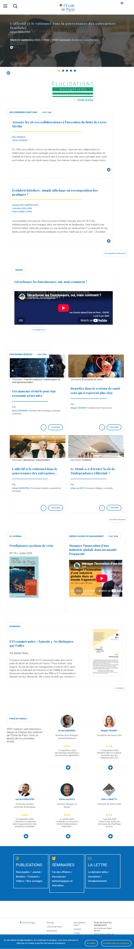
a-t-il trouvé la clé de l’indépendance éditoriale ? (93, 471)
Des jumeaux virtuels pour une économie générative (34, 393)
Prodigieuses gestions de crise (31, 546)
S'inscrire (55, 427)
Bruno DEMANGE (20, 410)
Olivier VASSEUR (19, 140)
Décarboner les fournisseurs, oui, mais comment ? (50, 282)
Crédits (77, 933)
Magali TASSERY (78, 408)
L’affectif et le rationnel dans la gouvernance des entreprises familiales (34, 473)
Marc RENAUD (18, 137)
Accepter (91, 943)
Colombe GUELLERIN (22, 208)
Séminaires (52, 931)
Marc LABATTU (109, 799)
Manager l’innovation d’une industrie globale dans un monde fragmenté (93, 550)
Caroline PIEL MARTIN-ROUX (25, 205)
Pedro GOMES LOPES (22, 211)
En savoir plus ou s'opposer (116, 943)
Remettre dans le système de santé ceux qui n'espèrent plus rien (95, 390)
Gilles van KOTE (78, 488)
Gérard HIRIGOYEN (20, 488)
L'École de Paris (54, 926)
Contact (77, 929)
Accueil (50, 922)
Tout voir (46, 112)
